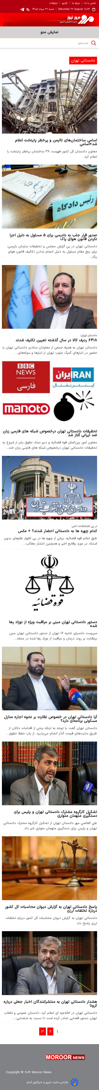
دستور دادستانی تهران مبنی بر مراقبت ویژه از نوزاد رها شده (53, 624)
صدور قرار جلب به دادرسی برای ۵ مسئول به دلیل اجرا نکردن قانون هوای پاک (53, 237)
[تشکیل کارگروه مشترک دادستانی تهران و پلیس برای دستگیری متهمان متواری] (49, 773)
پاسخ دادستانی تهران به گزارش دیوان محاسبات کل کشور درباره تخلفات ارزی (51, 909)
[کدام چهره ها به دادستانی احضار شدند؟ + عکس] (49, 488)
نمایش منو (49, 32)
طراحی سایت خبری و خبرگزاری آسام (47, 1082)
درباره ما (76, 3)
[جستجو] (93, 43)
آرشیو (64, 3)
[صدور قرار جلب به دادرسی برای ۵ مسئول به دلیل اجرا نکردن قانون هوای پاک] (49, 196)
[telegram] (22, 9)
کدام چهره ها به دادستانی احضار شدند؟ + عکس (57, 531)
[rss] (28, 9)
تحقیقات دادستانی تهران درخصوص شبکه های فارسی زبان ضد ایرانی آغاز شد (50, 433)
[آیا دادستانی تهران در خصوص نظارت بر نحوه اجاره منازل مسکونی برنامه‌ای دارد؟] (49, 678)
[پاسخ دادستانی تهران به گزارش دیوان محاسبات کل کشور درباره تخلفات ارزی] (49, 868)
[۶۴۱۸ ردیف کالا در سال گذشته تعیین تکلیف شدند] (49, 297)
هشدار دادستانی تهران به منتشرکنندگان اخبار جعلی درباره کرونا (50, 1004)
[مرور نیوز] (49, 19)
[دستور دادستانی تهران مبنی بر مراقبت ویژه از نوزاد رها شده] (49, 583)
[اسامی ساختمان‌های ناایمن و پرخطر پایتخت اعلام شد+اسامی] (49, 101)
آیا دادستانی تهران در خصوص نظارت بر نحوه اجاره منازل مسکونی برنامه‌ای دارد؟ (50, 719)
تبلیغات (53, 3)
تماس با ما (90, 3)
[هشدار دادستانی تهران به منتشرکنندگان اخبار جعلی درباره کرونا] (49, 963)
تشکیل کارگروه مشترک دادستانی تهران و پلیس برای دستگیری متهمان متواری (55, 814)
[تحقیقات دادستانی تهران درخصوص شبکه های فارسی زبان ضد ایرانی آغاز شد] (49, 393)
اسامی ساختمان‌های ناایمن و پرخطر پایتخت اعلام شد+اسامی (56, 142)
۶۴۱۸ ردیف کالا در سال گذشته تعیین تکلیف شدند (56, 340)
